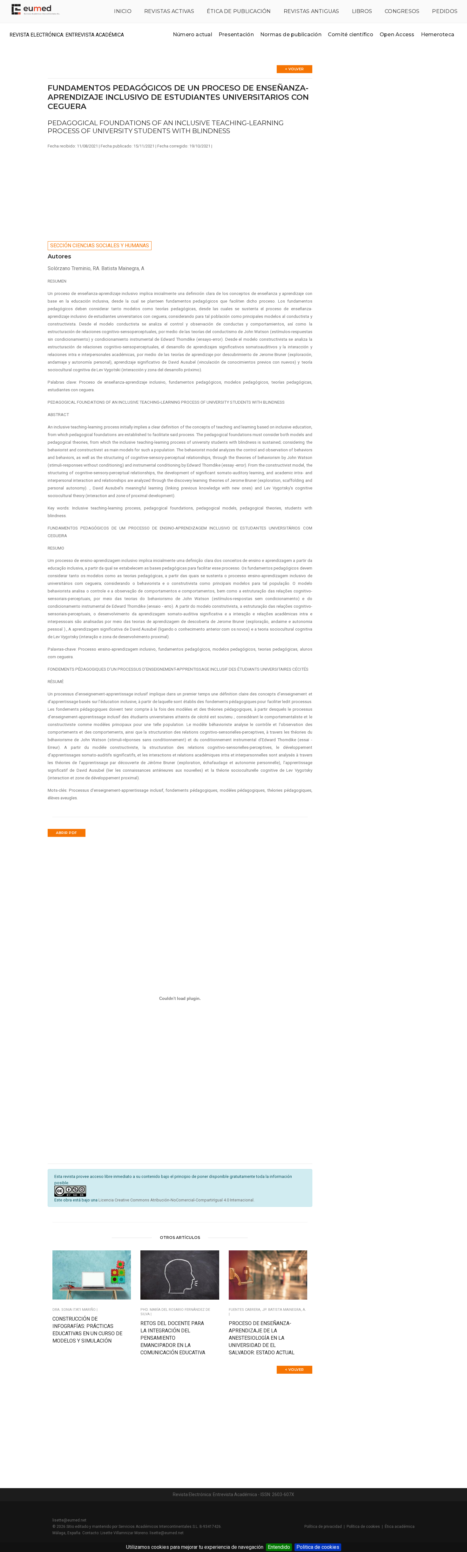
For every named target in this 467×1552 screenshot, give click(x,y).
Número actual (192, 34)
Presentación (236, 34)
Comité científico (350, 34)
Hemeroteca (437, 34)
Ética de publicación (239, 11)
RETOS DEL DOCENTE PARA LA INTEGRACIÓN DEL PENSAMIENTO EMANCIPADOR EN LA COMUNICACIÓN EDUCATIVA (172, 1338)
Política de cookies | (366, 1526)
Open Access (397, 34)
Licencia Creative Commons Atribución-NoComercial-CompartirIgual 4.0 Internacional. (176, 1200)
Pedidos (444, 11)
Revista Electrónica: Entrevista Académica (67, 35)
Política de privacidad (323, 1526)
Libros (362, 11)
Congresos (402, 11)
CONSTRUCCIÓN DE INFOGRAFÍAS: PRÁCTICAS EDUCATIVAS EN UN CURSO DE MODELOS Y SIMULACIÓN (87, 1330)
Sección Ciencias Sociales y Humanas (99, 246)
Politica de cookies (317, 1547)
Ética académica (400, 1526)
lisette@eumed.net (69, 1520)
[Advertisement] (180, 193)
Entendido (279, 1547)
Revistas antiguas (311, 11)
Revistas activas (169, 11)
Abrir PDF (66, 833)
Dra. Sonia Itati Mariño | (75, 1310)
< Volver (294, 69)
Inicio (122, 11)
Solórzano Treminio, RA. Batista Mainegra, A (96, 268)
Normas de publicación (290, 34)
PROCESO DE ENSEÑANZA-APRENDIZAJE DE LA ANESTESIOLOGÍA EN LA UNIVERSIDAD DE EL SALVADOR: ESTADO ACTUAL (261, 1338)
